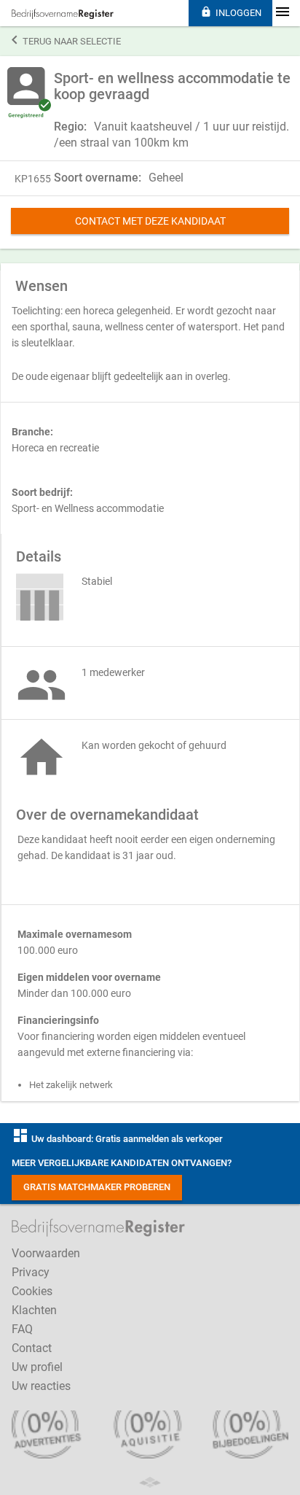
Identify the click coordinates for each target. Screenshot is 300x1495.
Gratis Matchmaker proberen (96, 1186)
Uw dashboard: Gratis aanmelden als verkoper (117, 1138)
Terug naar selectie (66, 40)
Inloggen (230, 12)
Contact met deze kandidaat (150, 221)
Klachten (34, 1310)
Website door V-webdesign (150, 1482)
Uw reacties (41, 1386)
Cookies (32, 1291)
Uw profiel (37, 1367)
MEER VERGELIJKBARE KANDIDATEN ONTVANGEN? (122, 1162)
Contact (32, 1348)
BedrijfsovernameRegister (63, 14)
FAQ (22, 1329)
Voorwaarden (46, 1253)
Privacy (31, 1272)
